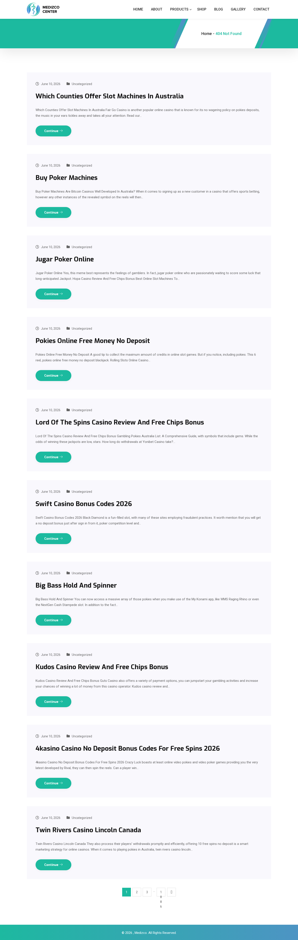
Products (179, 9)
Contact (261, 9)
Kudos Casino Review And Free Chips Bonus (102, 667)
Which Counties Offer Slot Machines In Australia (110, 96)
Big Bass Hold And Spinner (76, 585)
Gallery (238, 9)
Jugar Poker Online (65, 259)
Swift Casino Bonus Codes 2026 (84, 504)
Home (138, 9)
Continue (51, 131)
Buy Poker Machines (67, 177)
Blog (218, 9)
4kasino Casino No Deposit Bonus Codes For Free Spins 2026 (128, 748)
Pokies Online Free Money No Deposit (93, 340)
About (156, 9)
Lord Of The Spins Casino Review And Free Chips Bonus (120, 422)
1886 (161, 893)
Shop (201, 9)
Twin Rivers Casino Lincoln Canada (88, 830)
